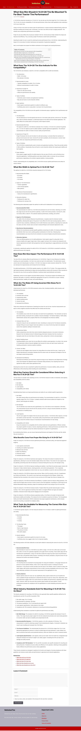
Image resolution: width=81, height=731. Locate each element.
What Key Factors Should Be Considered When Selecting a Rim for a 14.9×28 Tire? (32, 57)
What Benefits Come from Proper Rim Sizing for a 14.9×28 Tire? (28, 58)
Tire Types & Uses (10, 7)
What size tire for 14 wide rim (23, 659)
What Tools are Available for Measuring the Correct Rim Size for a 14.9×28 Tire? (31, 60)
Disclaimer (44, 718)
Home (4, 7)
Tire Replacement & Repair (34, 7)
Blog (71, 7)
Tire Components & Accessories (61, 7)
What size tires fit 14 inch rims (24, 661)
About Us (44, 715)
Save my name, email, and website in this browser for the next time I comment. (34, 699)
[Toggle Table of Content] (48, 50)
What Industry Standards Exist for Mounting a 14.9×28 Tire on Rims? (29, 61)
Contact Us (75, 7)
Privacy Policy (45, 720)
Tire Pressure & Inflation (22, 7)
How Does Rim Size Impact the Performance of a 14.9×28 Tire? (28, 54)
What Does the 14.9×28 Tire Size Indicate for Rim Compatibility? (28, 51)
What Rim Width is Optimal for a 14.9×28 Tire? (24, 52)
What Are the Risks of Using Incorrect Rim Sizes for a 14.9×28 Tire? (28, 56)
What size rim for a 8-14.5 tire (24, 657)
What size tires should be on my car (25, 663)
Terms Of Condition (46, 723)
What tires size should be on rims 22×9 (26, 665)
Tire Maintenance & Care (46, 7)
